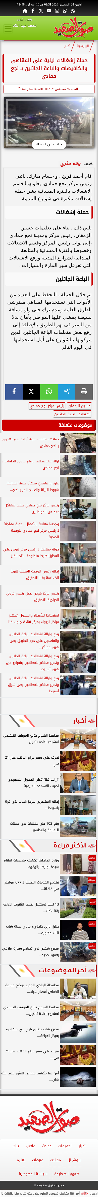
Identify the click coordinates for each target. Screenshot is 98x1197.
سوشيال (74, 1160)
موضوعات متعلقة (75, 425)
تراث (16, 1146)
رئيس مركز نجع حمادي (47, 406)
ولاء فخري (70, 163)
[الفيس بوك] (33, 11)
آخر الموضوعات (62, 970)
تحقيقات (65, 1146)
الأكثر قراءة (70, 845)
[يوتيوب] (49, 11)
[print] (84, 392)
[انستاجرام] (57, 11)
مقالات (55, 1160)
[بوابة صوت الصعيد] (73, 28)
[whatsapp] (49, 392)
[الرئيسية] (25, 11)
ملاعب (30, 1146)
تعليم (21, 1160)
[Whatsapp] (65, 11)
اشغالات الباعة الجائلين (72, 414)
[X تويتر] (41, 11)
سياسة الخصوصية (33, 1173)
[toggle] (8, 29)
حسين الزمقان (79, 406)
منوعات (37, 1160)
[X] (31, 392)
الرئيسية (83, 46)
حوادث (47, 1146)
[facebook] (14, 392)
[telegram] (66, 392)
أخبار (67, 46)
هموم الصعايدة (66, 1173)
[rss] (73, 11)
